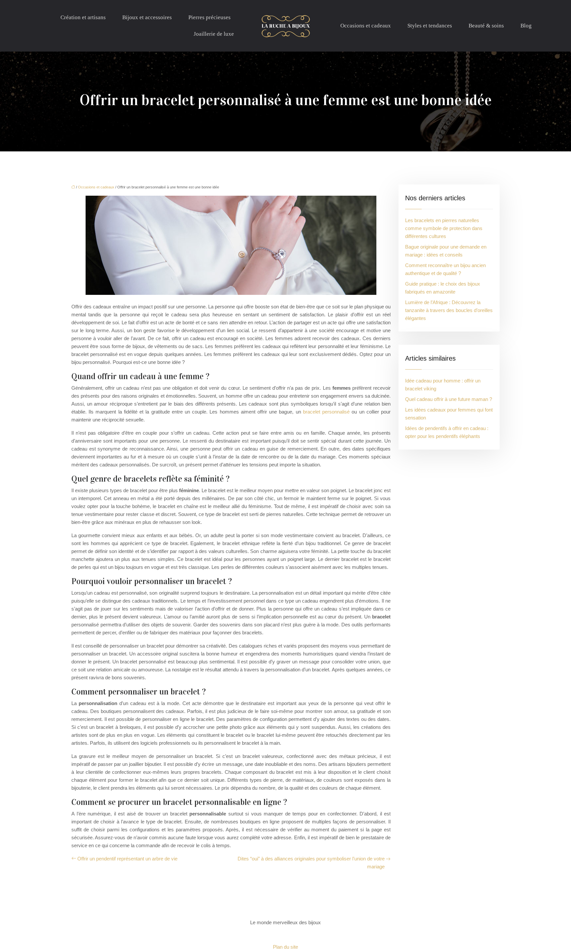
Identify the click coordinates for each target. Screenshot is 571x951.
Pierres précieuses (209, 17)
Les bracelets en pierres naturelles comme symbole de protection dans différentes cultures (443, 228)
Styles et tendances (429, 25)
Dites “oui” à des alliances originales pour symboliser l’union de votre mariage (311, 862)
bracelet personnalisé (326, 412)
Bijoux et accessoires (147, 17)
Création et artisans (83, 17)
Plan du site (285, 947)
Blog (526, 25)
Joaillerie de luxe (214, 34)
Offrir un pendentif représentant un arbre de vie (127, 858)
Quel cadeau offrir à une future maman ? (448, 399)
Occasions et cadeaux (365, 25)
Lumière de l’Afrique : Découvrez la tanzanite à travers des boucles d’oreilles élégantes (449, 310)
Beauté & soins (486, 25)
